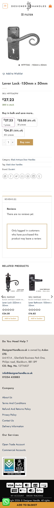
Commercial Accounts (14, 450)
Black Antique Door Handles (23, 159)
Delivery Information (13, 426)
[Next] (51, 302)
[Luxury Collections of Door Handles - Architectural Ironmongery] (28, 6)
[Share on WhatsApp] (5, 176)
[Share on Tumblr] (39, 176)
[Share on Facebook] (11, 176)
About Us (7, 397)
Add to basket (27, 505)
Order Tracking (34, 495)
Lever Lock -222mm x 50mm (11, 304)
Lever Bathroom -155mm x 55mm (39, 304)
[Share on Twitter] (16, 176)
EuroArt (12, 169)
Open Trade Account (13, 444)
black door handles (14, 164)
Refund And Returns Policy (16, 409)
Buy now (25, 142)
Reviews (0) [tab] (10, 199)
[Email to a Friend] (22, 176)
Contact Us (8, 420)
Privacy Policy (9, 414)
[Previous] (2, 302)
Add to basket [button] (10, 318)
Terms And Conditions (14, 403)
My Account (17, 495)
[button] (5, 5)
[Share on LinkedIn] (33, 176)
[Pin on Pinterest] (27, 176)
